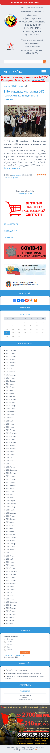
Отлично (10, 639)
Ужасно (9, 650)
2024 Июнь (10, 562)
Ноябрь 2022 (25, 315)
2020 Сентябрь (11, 433)
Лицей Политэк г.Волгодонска (17, 670)
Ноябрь (20, 86)
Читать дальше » (12, 168)
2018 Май (9, 369)
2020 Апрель (10, 418)
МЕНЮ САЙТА (13, 72)
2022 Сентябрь (11, 504)
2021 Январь (10, 445)
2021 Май (9, 458)
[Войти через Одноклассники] (35, 300)
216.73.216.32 (25, 691)
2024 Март (10, 553)
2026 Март (10, 617)
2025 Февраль (11, 583)
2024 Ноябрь (10, 577)
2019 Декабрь (11, 406)
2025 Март (10, 587)
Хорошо (9, 642)
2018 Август (10, 372)
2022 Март (10, 488)
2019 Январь (10, 378)
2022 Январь (10, 482)
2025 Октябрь (11, 605)
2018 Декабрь (11, 375)
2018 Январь (10, 359)
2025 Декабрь (11, 608)
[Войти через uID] (14, 300)
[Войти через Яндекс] (27, 300)
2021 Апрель (10, 455)
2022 (14, 86)
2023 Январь (10, 516)
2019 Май (9, 390)
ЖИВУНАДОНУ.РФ (10, 231)
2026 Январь (10, 611)
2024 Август (10, 568)
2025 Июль (10, 599)
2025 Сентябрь (11, 602)
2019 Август (10, 396)
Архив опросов (18, 655)
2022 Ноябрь (10, 510)
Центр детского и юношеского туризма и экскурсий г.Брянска (24, 677)
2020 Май (9, 421)
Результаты (8, 655)
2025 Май (9, 593)
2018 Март (10, 366)
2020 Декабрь (11, 442)
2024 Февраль (11, 550)
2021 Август (10, 467)
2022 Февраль (11, 485)
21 (7, 333)
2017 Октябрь (11, 350)
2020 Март (10, 415)
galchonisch (16, 175)
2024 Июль (10, 565)
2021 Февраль (11, 448)
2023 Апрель (10, 525)
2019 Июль (10, 393)
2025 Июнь (10, 596)
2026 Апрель (10, 620)
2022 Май (9, 494)
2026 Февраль (11, 614)
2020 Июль (10, 427)
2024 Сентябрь (11, 571)
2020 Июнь (10, 424)
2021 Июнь (10, 461)
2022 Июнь (10, 498)
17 (25, 329)
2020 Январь (10, 409)
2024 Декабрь (11, 580)
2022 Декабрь (11, 513)
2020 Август (10, 430)
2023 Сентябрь (11, 537)
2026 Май (9, 623)
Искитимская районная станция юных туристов (23, 673)
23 (19, 333)
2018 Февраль (11, 363)
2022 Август (10, 501)
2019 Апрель (10, 387)
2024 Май (9, 559)
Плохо (9, 647)
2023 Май (9, 528)
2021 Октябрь (11, 473)
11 (31, 326)
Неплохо (10, 644)
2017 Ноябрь (10, 353)
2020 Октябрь (11, 436)
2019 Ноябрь (10, 402)
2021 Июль (10, 464)
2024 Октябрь (11, 574)
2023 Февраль (11, 519)
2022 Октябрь (11, 507)
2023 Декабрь (11, 544)
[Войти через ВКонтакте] (19, 300)
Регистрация (22, 194)
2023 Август (10, 534)
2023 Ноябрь (10, 541)
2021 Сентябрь (11, 470)
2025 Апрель (10, 590)
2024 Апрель (10, 556)
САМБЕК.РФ (8, 238)
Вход (30, 194)
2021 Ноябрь (10, 476)
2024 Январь (10, 547)
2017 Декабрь (11, 356)
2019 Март (10, 384)
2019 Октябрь (11, 399)
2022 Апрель (10, 491)
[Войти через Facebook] (23, 300)
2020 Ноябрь (10, 439)
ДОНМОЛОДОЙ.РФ (11, 224)
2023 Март (10, 522)
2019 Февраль (11, 381)
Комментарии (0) (12, 177)
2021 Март (10, 452)
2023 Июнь (10, 531)
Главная (7, 86)
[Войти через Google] (31, 300)
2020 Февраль (11, 412)
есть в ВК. (38, 80)
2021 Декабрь (11, 479)
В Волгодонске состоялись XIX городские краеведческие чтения (24, 95)
